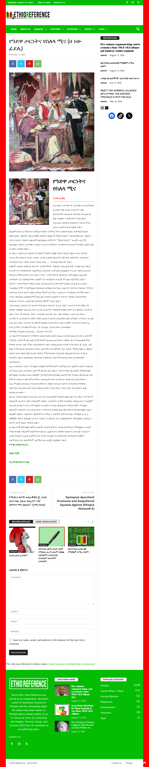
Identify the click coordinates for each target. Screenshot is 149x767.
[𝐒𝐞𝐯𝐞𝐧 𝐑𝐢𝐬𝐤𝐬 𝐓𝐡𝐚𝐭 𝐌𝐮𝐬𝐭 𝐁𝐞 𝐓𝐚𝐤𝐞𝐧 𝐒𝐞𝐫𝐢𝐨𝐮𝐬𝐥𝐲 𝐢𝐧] (62, 709)
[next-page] (92, 522)
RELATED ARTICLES (21, 521)
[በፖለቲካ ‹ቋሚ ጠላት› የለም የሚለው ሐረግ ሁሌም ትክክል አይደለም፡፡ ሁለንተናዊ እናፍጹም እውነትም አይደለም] (52, 536)
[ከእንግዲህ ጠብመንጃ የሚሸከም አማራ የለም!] (81, 536)
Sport (103, 718)
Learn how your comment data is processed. (72, 664)
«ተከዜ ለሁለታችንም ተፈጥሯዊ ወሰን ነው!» (119, 78)
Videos (88, 29)
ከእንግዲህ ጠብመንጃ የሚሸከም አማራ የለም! (78, 550)
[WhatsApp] (37, 63)
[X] (138, 2)
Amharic (38, 29)
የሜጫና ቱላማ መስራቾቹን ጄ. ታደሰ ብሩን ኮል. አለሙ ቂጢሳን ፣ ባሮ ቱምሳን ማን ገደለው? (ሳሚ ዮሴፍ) (28, 501)
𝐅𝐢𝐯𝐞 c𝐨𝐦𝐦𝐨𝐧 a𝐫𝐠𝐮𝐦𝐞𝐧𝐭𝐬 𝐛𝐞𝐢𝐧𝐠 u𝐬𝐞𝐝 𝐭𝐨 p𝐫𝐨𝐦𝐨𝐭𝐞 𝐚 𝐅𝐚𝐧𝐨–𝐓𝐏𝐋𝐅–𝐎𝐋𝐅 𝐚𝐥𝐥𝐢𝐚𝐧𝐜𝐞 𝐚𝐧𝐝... (81, 692)
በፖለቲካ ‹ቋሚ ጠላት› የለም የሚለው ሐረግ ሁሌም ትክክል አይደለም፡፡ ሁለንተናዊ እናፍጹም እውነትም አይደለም (51, 555)
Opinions (72, 29)
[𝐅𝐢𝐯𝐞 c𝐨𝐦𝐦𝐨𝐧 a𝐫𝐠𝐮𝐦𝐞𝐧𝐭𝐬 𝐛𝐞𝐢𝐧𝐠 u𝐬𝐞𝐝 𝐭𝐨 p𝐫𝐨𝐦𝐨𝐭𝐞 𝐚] (62, 690)
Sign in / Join (44, 2)
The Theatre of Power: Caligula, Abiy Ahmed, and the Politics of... (82, 725)
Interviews (105, 712)
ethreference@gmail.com (35, 736)
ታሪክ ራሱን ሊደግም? (18, 555)
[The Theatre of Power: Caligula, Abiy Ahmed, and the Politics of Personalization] (62, 726)
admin (103, 55)
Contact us (59, 2)
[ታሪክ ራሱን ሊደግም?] (22, 540)
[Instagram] (132, 2)
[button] (138, 29)
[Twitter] (21, 63)
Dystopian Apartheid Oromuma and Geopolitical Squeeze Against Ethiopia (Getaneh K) (75, 502)
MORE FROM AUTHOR (46, 521)
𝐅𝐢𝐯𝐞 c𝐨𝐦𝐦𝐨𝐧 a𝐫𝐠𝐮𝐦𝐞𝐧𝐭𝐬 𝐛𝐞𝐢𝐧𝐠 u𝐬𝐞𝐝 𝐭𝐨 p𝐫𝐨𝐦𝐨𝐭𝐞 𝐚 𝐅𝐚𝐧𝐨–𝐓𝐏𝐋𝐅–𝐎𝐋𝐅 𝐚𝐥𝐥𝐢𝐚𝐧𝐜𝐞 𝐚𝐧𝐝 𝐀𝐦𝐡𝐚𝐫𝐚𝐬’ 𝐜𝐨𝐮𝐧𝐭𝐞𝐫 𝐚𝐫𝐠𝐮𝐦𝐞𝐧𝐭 (120, 47)
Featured (55, 29)
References (106, 702)
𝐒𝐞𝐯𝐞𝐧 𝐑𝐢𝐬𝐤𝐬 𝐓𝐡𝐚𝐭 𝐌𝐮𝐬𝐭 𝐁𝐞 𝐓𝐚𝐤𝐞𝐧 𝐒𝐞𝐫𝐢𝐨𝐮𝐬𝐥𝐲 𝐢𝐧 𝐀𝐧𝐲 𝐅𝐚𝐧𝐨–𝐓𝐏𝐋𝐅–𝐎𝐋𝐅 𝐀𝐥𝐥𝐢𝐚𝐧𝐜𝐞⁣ (82, 709)
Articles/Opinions (109, 696)
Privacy (129, 763)
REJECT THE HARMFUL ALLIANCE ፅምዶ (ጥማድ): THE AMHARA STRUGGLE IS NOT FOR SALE (118, 94)
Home (14, 29)
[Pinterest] (29, 63)
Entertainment (107, 707)
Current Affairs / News (112, 691)
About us (25, 29)
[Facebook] (127, 2)
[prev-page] (88, 522)
